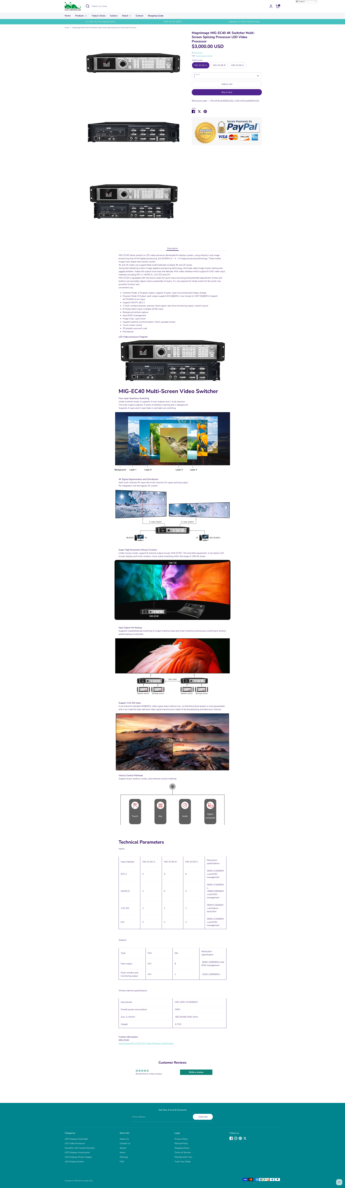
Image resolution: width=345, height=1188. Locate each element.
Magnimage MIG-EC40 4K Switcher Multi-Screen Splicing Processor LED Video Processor (104, 28)
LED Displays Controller (76, 1139)
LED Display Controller (204, 56)
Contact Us (125, 1143)
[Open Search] (87, 6)
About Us (124, 1139)
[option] (101, 21)
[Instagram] (235, 1138)
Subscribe (203, 1116)
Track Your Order (183, 1161)
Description (172, 248)
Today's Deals (99, 15)
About (125, 15)
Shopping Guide (155, 15)
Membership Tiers (183, 1157)
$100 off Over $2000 (172, 21)
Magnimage (198, 53)
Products (79, 15)
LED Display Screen (74, 1161)
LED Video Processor (75, 1143)
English (301, 2)
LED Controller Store (85, 1181)
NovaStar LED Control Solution (80, 1148)
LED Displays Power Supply (78, 1157)
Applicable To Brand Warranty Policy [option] (244, 21)
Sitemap (124, 1157)
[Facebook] (231, 1138)
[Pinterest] (240, 1138)
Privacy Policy (181, 1139)
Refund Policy (181, 1143)
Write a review (196, 1072)
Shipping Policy (182, 1148)
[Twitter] (244, 1138)
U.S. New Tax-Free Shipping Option (101, 21)
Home (68, 15)
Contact (139, 15)
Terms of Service (183, 1152)
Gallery (113, 15)
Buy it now (227, 92)
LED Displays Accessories (77, 1152)
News (122, 1152)
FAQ (122, 1161)
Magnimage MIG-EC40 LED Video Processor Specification (146, 1043)
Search (123, 1148)
